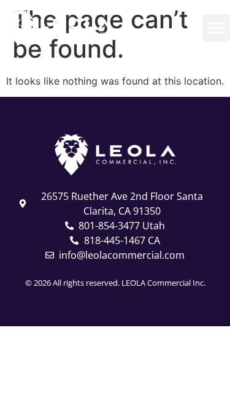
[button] (216, 28)
